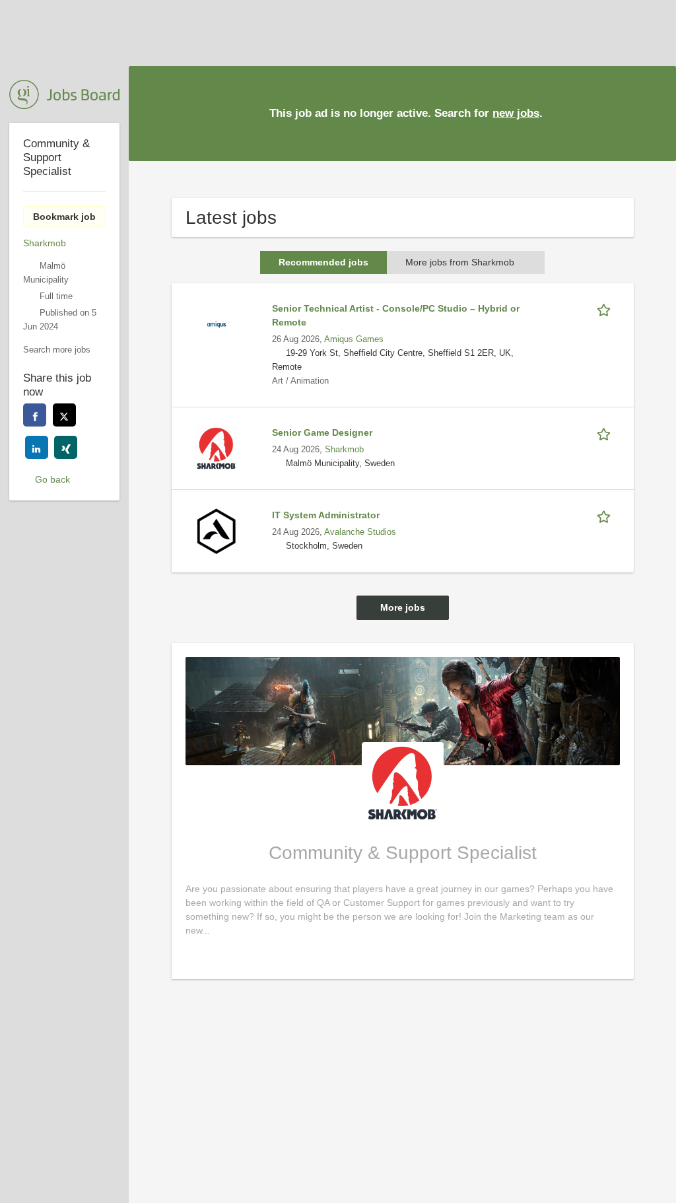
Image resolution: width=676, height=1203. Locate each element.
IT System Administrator (326, 515)
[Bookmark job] (606, 308)
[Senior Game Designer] (216, 447)
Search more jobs (56, 350)
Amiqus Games (354, 339)
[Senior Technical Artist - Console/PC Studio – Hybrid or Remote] (216, 323)
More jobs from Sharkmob (459, 262)
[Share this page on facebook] (34, 415)
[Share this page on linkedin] (36, 447)
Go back (52, 479)
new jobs (515, 113)
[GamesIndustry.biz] (64, 94)
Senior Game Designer (322, 432)
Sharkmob (344, 449)
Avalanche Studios (360, 532)
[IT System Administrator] (216, 530)
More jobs (402, 607)
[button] (655, 112)
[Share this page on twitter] (64, 415)
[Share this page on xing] (65, 447)
